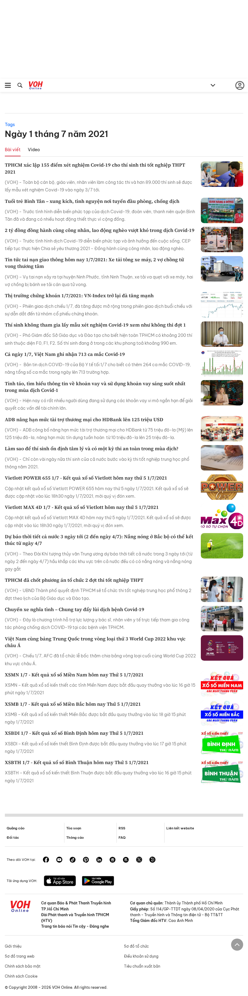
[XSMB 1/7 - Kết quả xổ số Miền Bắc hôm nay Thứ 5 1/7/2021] (222, 713)
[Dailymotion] (152, 860)
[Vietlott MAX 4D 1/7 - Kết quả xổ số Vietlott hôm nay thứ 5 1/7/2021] (222, 516)
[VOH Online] (35, 86)
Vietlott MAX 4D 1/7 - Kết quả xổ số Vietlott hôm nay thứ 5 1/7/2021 (82, 507)
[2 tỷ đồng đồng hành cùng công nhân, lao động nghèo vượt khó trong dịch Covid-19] (222, 239)
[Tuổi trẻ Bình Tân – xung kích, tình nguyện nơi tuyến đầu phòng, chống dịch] (222, 210)
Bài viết (13, 149)
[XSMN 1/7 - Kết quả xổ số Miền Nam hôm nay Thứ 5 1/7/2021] (222, 684)
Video (34, 149)
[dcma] (125, 860)
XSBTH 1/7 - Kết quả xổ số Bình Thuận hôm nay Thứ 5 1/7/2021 (77, 762)
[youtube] (59, 860)
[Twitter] (139, 860)
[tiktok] (72, 860)
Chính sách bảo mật (23, 966)
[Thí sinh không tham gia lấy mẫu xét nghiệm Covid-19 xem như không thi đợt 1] (222, 334)
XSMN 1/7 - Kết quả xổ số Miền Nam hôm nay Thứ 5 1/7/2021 (74, 674)
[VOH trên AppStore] (60, 881)
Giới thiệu (13, 946)
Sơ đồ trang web (19, 956)
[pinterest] (86, 860)
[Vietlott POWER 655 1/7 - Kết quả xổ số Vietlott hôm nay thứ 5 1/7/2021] (222, 487)
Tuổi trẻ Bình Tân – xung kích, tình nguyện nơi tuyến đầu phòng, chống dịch (92, 201)
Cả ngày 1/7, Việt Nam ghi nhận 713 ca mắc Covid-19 (65, 354)
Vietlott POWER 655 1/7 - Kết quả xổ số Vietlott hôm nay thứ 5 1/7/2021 (86, 477)
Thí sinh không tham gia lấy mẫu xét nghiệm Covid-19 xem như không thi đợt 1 (95, 324)
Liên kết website (180, 828)
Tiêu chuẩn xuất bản (142, 966)
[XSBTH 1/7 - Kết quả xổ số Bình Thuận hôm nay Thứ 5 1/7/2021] (222, 771)
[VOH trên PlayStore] (98, 881)
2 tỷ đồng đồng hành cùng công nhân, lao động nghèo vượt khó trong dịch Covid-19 (99, 230)
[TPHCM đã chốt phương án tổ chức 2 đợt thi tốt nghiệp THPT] (222, 589)
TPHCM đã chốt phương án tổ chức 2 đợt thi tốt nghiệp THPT (74, 580)
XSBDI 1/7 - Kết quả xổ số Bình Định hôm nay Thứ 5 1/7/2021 (74, 733)
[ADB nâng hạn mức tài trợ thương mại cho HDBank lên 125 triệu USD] (222, 428)
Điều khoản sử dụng (141, 956)
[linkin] (99, 860)
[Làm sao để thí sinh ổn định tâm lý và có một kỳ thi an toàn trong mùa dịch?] (222, 457)
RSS (122, 828)
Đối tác (13, 837)
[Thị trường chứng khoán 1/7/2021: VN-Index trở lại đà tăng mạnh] (222, 304)
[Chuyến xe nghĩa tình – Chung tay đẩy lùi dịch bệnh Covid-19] (222, 618)
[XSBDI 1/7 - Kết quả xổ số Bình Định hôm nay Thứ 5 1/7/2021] (222, 742)
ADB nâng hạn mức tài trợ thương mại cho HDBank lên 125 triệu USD (84, 419)
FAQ (122, 837)
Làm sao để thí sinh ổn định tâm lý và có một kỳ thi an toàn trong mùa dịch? (91, 448)
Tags (10, 124)
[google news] (112, 860)
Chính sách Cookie (21, 976)
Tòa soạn (73, 828)
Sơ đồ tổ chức (136, 946)
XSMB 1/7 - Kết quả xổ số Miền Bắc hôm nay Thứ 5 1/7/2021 (73, 704)
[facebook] (46, 860)
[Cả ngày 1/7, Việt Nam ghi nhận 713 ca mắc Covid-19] (222, 363)
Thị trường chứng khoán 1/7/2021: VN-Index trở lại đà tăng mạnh (79, 295)
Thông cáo (75, 837)
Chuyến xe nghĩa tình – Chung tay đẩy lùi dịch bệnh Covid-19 (74, 609)
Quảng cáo (15, 828)
